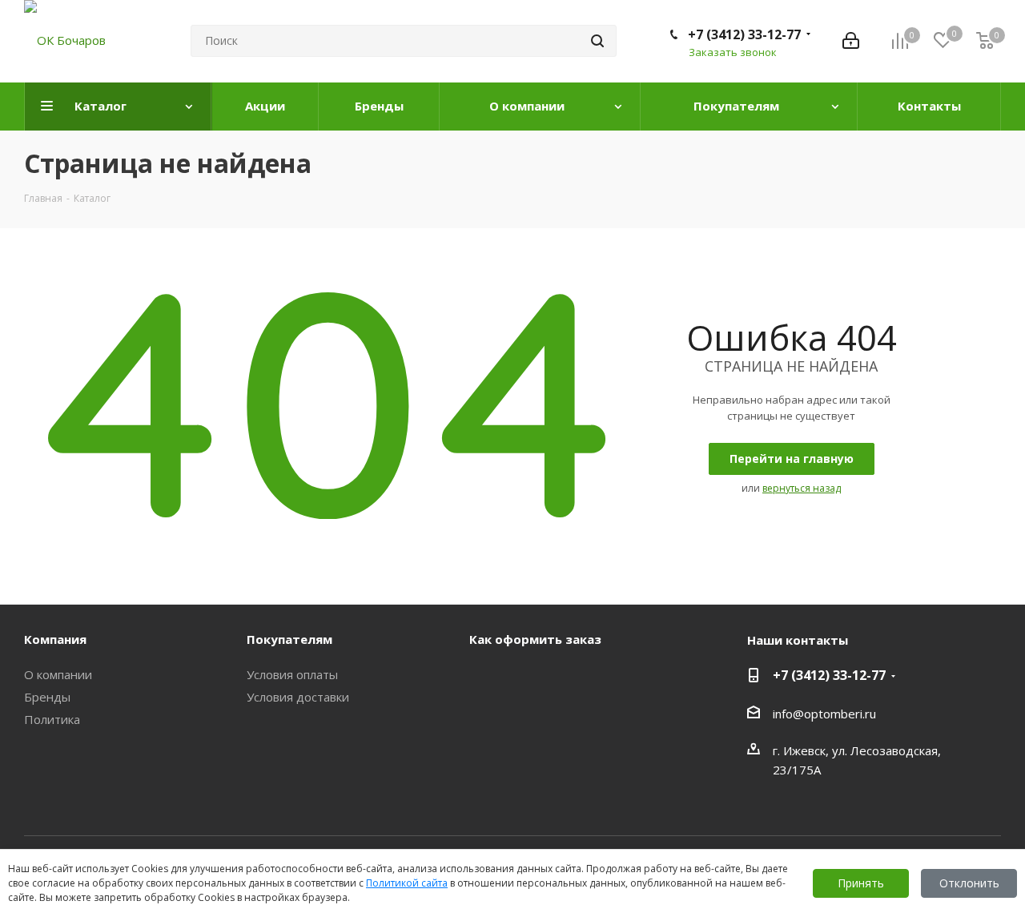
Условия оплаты (292, 674)
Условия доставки (298, 697)
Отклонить (969, 883)
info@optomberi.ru (824, 714)
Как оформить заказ (535, 639)
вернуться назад (801, 488)
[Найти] (597, 41)
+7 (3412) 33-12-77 (744, 34)
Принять (861, 883)
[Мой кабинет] (850, 40)
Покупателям (289, 639)
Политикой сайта (407, 883)
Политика (52, 719)
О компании (58, 674)
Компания (55, 639)
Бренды (47, 697)
